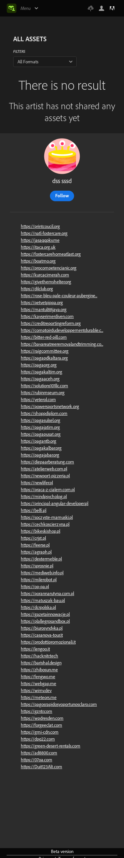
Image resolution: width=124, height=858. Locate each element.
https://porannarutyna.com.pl (47, 593)
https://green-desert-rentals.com (50, 746)
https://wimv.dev (36, 690)
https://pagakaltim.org (41, 372)
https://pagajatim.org (40, 427)
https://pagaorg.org (39, 365)
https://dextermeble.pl (41, 559)
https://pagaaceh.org (40, 379)
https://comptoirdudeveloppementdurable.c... (62, 330)
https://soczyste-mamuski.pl (47, 517)
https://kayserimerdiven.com (47, 316)
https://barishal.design (41, 663)
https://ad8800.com (39, 753)
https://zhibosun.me (39, 670)
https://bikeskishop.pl (40, 531)
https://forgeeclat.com (41, 725)
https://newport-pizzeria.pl (45, 476)
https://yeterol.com (38, 399)
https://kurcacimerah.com (45, 275)
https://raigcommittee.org (44, 351)
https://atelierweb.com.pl (44, 469)
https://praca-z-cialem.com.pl (48, 490)
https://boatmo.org (38, 261)
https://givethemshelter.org (46, 282)
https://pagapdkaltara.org (44, 358)
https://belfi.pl (33, 510)
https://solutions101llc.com (44, 386)
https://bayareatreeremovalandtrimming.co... (62, 344)
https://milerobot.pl (39, 580)
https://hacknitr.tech (39, 656)
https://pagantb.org (38, 441)
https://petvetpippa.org (42, 302)
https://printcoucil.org (40, 226)
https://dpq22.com (38, 739)
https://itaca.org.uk (38, 247)
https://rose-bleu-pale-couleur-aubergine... (59, 296)
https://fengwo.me (38, 677)
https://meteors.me (39, 697)
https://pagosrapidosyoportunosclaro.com (59, 704)
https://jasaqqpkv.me (40, 240)
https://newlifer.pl (37, 483)
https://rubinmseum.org (42, 393)
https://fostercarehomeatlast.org (51, 254)
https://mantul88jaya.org (43, 309)
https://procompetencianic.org (48, 268)
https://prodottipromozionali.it (48, 642)
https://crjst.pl (33, 538)
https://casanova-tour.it (42, 635)
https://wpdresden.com (42, 718)
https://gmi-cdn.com (40, 732)
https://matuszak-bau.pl (43, 600)
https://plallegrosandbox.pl (45, 621)
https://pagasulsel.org (40, 420)
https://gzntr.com (36, 711)
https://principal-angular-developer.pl (54, 503)
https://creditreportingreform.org (51, 323)
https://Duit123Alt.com (41, 767)
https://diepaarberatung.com (47, 462)
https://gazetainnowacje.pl (45, 614)
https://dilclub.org (37, 289)
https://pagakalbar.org (41, 448)
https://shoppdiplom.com (44, 413)
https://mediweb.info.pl (42, 573)
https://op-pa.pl (35, 586)
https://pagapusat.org (41, 434)
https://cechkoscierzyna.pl (45, 524)
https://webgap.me (38, 683)
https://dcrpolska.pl (38, 607)
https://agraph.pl (36, 552)
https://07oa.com (36, 760)
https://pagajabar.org (40, 455)
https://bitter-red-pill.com (44, 337)
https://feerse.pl (35, 545)
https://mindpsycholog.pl (44, 496)
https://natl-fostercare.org (44, 233)
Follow (62, 196)
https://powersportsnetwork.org (50, 406)
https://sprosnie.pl (37, 566)
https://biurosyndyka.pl (41, 628)
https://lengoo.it (35, 649)
